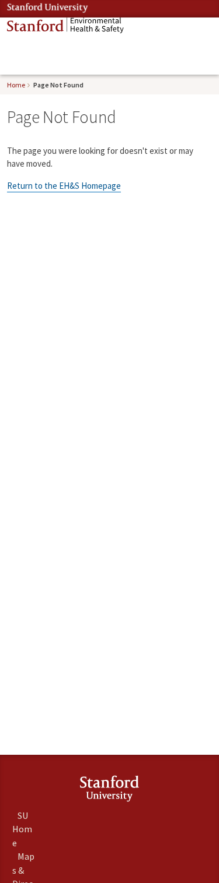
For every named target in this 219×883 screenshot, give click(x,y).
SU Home (22, 828)
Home (16, 84)
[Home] (65, 25)
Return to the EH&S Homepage (64, 185)
